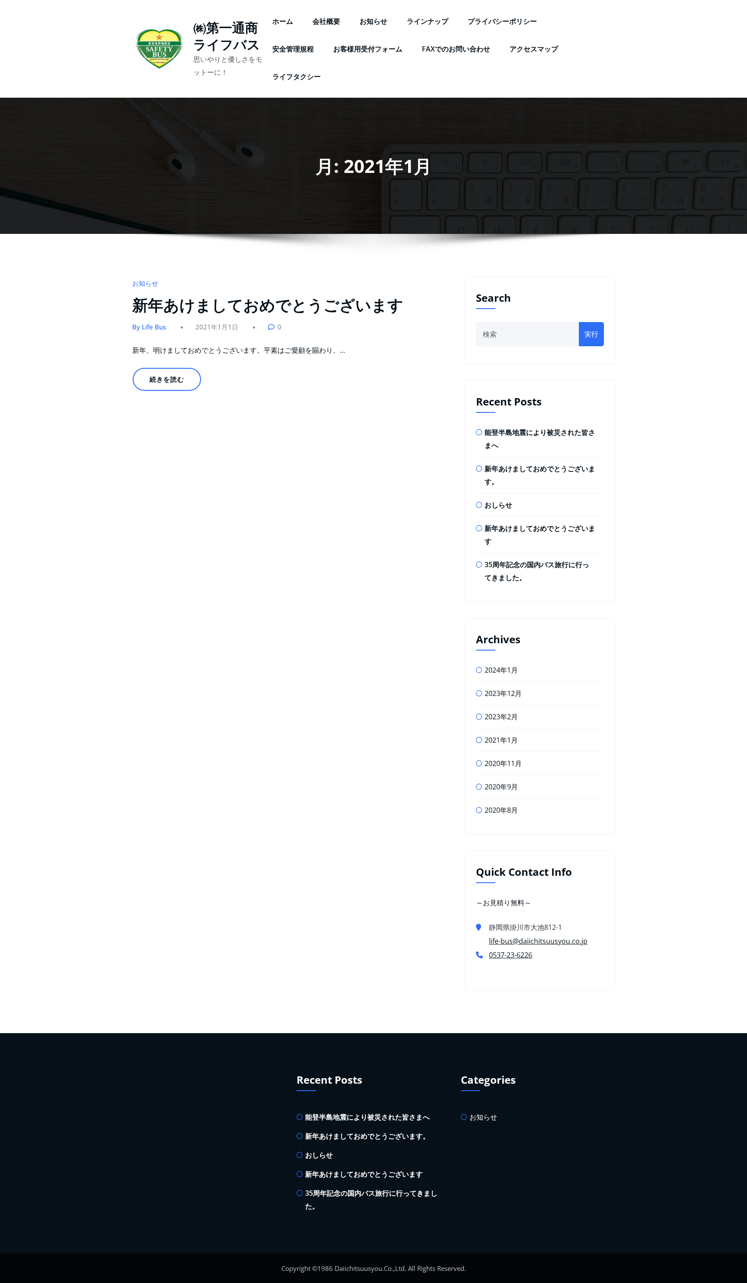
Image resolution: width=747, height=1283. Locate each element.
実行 (591, 334)
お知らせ (373, 21)
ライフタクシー (296, 76)
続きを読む (167, 379)
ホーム (282, 21)
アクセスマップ (534, 49)
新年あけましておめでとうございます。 (367, 1136)
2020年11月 (503, 763)
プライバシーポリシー (502, 21)
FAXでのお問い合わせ (456, 49)
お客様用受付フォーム (367, 49)
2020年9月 (501, 787)
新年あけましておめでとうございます (267, 305)
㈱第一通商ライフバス (226, 36)
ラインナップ (427, 21)
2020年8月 (501, 810)
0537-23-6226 (510, 955)
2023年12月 (503, 693)
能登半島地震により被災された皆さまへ (367, 1117)
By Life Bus (149, 326)
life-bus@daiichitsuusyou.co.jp (538, 941)
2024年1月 (501, 670)
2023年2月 (501, 716)
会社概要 (326, 21)
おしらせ (498, 505)
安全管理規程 (293, 49)
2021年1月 (501, 740)
